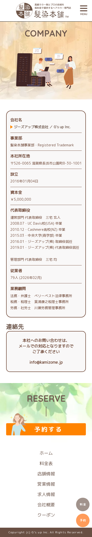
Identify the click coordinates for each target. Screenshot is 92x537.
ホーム (46, 453)
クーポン (46, 515)
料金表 (46, 463)
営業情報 (46, 484)
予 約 (83, 520)
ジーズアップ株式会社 (42, 126)
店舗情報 (46, 474)
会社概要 (46, 505)
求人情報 (46, 494)
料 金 (83, 504)
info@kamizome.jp (46, 362)
